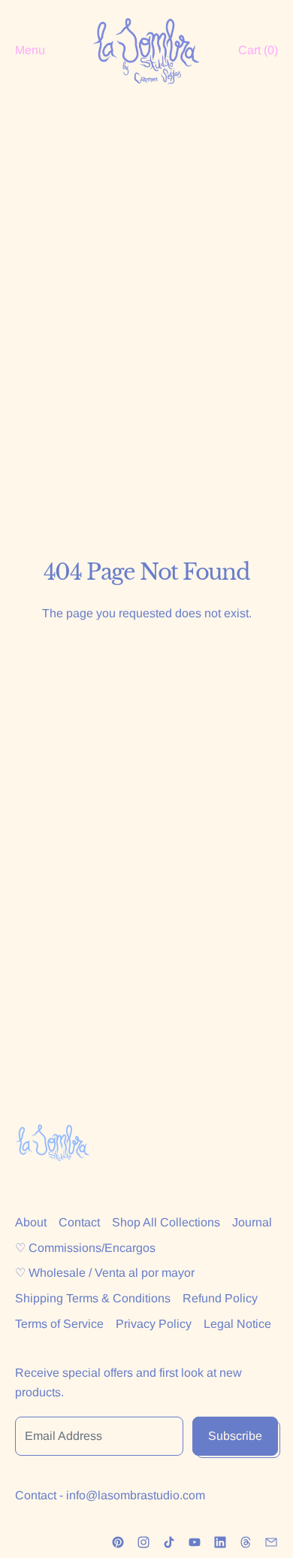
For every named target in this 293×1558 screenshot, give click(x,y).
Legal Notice (237, 1323)
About (31, 1222)
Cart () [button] (258, 50)
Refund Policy (220, 1298)
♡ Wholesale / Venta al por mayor (105, 1272)
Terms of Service (59, 1323)
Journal (252, 1222)
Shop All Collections (166, 1222)
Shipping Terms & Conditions (93, 1298)
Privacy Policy (154, 1323)
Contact (79, 1222)
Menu (30, 50)
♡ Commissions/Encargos (85, 1247)
